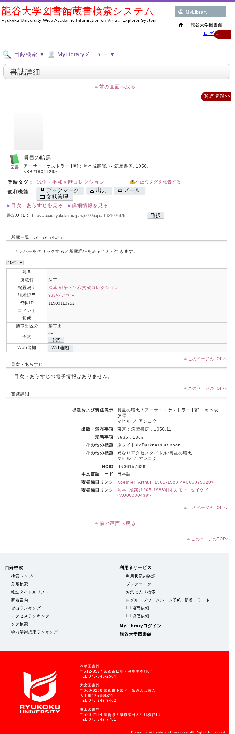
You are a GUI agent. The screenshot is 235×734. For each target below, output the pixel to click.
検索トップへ (24, 576)
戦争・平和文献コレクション (70, 182)
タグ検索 (19, 624)
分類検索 (19, 584)
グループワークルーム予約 (155, 600)
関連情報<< (217, 96)
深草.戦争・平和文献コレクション (83, 287)
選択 (156, 215)
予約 (56, 339)
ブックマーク (138, 584)
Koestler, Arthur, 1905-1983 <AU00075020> (165, 482)
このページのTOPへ (207, 359)
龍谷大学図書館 (136, 634)
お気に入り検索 (141, 592)
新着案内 (19, 600)
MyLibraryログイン (141, 625)
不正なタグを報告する (158, 182)
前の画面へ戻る (117, 86)
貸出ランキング (26, 608)
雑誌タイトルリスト (30, 592)
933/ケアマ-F (61, 295)
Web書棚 (60, 347)
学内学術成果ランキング (34, 632)
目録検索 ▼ (28, 54)
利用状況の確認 (141, 576)
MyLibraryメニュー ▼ (85, 54)
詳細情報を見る (90, 205)
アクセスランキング (30, 616)
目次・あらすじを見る (37, 205)
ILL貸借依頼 (137, 616)
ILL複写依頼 (137, 608)
